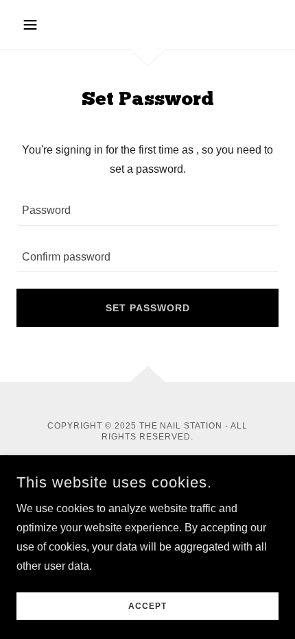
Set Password (148, 307)
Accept (147, 606)
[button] (36, 24)
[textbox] (147, 210)
